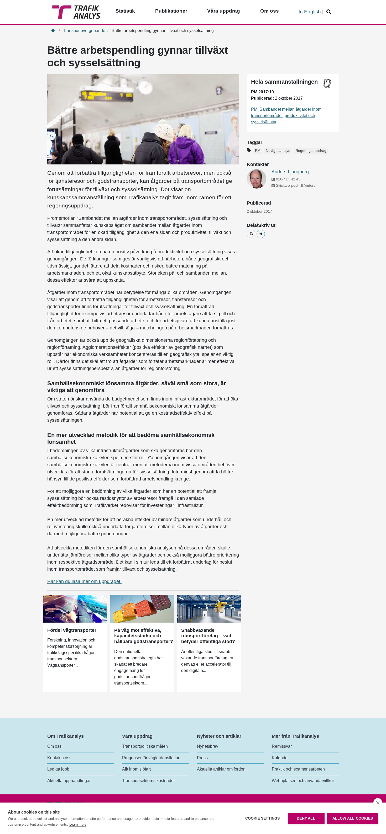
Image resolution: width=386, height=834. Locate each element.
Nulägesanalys (278, 151)
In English (310, 11)
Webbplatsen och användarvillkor (303, 780)
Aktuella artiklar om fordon (221, 769)
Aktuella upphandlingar (69, 780)
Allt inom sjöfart (136, 769)
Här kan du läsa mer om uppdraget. (84, 581)
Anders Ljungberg (290, 171)
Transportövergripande (84, 30)
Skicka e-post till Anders (295, 185)
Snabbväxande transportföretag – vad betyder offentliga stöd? (208, 636)
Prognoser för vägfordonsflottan (151, 758)
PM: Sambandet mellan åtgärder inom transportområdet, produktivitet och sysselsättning (286, 115)
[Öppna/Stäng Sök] (329, 12)
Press (202, 758)
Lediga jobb (58, 769)
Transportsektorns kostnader (148, 780)
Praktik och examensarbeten (298, 769)
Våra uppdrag (223, 11)
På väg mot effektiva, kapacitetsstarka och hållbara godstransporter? (143, 636)
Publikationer (171, 11)
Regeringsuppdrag (310, 151)
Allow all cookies (352, 818)
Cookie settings (262, 818)
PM (257, 151)
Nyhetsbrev (207, 746)
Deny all (306, 818)
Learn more (77, 824)
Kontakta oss (59, 758)
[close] (377, 802)
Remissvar (282, 746)
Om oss (269, 11)
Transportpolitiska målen (145, 746)
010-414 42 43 (288, 179)
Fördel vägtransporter (71, 630)
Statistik (125, 11)
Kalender (280, 758)
